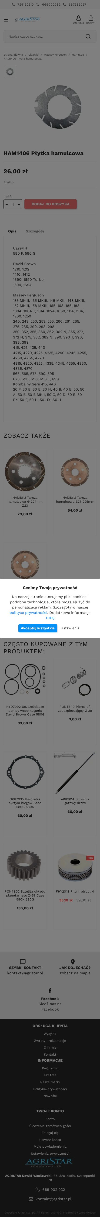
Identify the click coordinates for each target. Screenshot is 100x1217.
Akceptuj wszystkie (38, 628)
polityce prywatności (28, 612)
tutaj (50, 618)
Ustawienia (70, 628)
